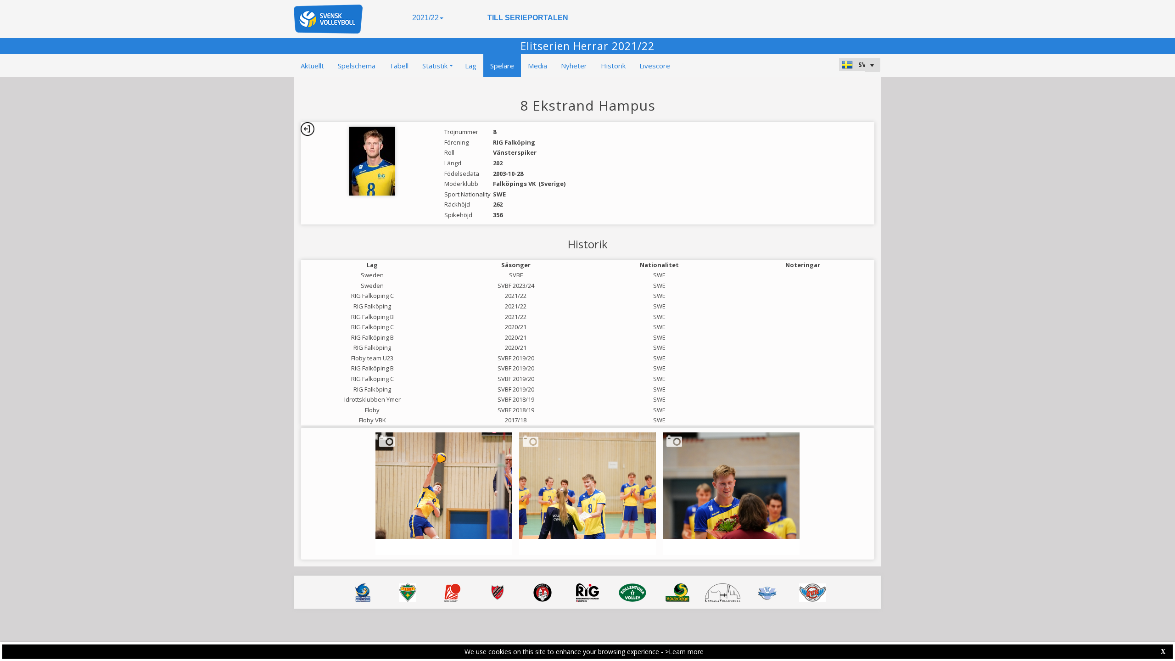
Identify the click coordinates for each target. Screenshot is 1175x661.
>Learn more (684, 651)
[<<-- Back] (307, 129)
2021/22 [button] (425, 18)
